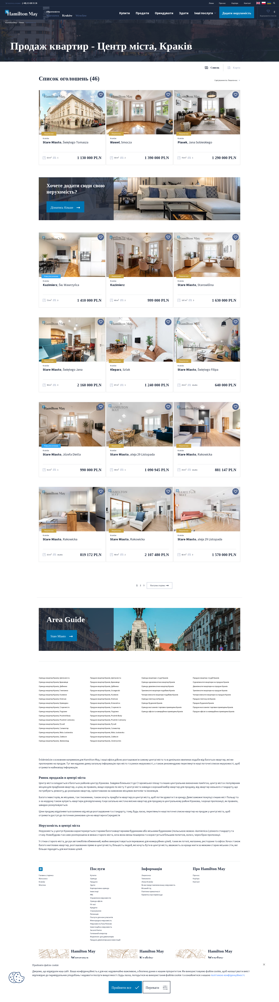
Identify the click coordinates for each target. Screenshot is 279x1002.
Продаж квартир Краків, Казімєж (104, 694)
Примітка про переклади (152, 894)
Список (215, 67)
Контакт (247, 3)
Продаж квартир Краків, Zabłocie (104, 736)
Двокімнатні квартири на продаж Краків (210, 686)
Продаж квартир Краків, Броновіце (104, 682)
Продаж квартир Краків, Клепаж (104, 699)
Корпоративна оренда (99, 888)
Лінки (211, 3)
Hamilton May (11, 22)
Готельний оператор (98, 933)
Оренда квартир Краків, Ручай (52, 724)
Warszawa (52, 15)
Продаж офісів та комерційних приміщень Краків (213, 711)
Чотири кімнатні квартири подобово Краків (159, 694)
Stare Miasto (59, 636)
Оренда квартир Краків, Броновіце (53, 682)
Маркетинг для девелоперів (102, 936)
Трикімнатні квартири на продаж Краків (210, 690)
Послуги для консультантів (101, 917)
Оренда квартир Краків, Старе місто (54, 707)
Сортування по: (226, 80)
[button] (258, 3)
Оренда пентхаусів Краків (152, 699)
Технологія (145, 878)
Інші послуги (203, 13)
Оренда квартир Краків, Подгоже (53, 711)
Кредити (93, 907)
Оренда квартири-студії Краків (154, 678)
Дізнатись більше (62, 207)
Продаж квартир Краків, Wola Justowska (107, 732)
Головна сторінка (46, 875)
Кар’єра (235, 3)
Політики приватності (150, 891)
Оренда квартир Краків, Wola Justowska (56, 732)
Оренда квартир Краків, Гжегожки (53, 690)
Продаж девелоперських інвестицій (105, 940)
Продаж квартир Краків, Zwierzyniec (105, 741)
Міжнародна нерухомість (101, 920)
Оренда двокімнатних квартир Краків (157, 686)
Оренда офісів (96, 901)
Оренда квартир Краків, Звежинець (54, 741)
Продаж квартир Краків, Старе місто (105, 707)
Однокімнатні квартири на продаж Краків (211, 682)
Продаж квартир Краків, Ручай (103, 724)
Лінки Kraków (147, 882)
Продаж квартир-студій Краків (206, 678)
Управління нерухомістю (100, 898)
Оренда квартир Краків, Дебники (53, 686)
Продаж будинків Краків (203, 703)
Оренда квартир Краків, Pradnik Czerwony (57, 720)
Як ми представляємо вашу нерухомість (158, 885)
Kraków (67, 15)
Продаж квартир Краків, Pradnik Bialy (106, 715)
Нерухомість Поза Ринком (101, 923)
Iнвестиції (94, 891)
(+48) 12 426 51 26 (29, 3)
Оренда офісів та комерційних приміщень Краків (162, 711)
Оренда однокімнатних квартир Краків (158, 682)
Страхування (95, 911)
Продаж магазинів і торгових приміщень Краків (213, 707)
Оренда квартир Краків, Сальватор (53, 728)
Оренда (93, 878)
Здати (183, 13)
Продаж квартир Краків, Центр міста (105, 678)
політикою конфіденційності (227, 975)
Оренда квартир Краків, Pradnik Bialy (55, 715)
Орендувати (164, 13)
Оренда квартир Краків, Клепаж (52, 699)
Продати (142, 13)
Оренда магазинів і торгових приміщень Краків (161, 707)
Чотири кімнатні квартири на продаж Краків (212, 694)
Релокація (94, 914)
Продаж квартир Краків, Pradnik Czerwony (108, 720)
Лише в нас (146, 875)
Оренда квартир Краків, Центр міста (54, 678)
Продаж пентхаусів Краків (204, 699)
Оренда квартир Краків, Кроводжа (53, 703)
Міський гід (146, 888)
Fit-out (93, 904)
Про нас (222, 3)
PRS (91, 894)
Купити (124, 13)
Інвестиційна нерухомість (101, 927)
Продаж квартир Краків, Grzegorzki (105, 690)
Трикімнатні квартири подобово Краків (158, 690)
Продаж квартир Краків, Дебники (104, 686)
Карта (236, 67)
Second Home (96, 930)
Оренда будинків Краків (151, 703)
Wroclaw (81, 15)
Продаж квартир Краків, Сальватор (105, 728)
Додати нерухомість (236, 13)
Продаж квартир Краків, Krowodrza (105, 703)
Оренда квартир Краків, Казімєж (53, 694)
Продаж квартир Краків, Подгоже (104, 711)
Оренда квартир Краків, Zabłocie (53, 736)
